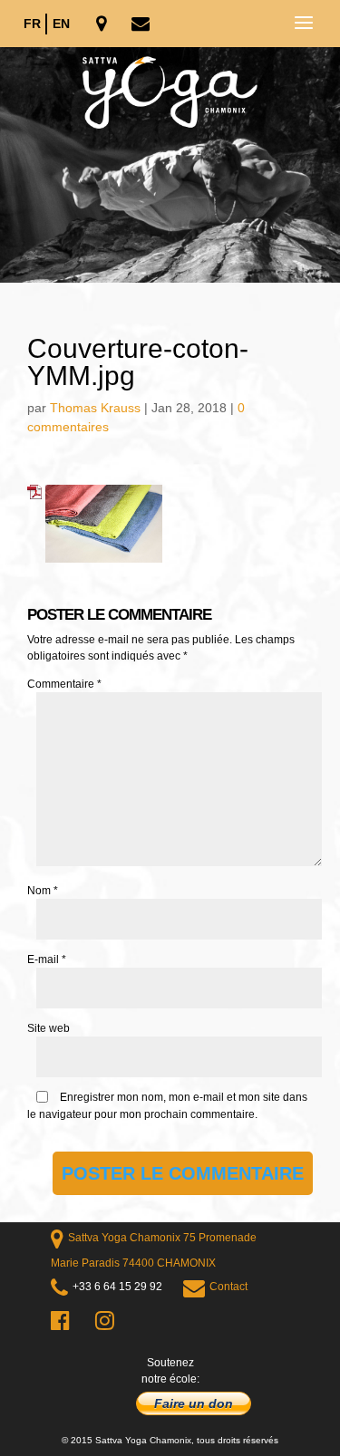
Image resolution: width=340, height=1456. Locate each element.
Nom (42, 890)
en (61, 23)
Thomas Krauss (95, 407)
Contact (228, 1286)
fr (32, 23)
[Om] (170, 165)
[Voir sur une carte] (103, 25)
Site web (48, 1028)
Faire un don (193, 1403)
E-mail (46, 959)
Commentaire (64, 684)
